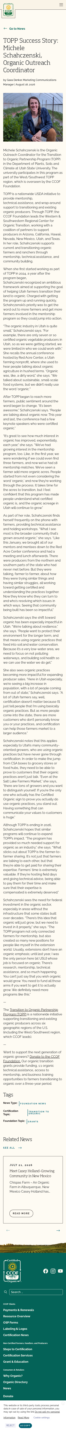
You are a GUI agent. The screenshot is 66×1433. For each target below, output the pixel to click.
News (7, 1388)
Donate (8, 1396)
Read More (23, 1417)
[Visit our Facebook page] (45, 1271)
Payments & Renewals (18, 1310)
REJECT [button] (10, 1425)
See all (9, 1148)
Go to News (17, 28)
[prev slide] (8, 1230)
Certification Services (18, 1355)
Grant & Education (15, 1361)
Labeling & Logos (15, 1328)
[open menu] (61, 5)
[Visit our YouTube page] (60, 1271)
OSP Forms (10, 1322)
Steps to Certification (17, 1349)
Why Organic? (13, 1375)
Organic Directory (15, 1382)
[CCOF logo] (8, 10)
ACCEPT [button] (25, 1425)
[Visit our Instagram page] (53, 1271)
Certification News (16, 1335)
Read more (21, 1213)
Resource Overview (16, 1316)
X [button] (63, 1403)
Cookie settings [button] (41, 1417)
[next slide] (58, 1230)
